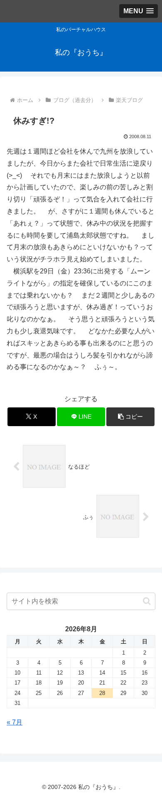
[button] (130, 416)
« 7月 (14, 722)
